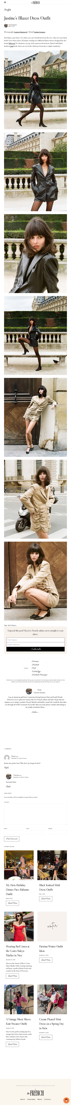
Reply (6, 767)
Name (6, 828)
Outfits (7, 10)
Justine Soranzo (39, 32)
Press (39, 1099)
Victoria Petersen (13, 25)
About (22, 1099)
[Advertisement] (35, 731)
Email (28, 828)
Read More (12, 903)
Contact (47, 1099)
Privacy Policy (51, 1085)
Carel (11, 46)
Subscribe (31, 1099)
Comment (7, 802)
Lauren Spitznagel (20, 32)
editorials (12, 625)
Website (50, 828)
